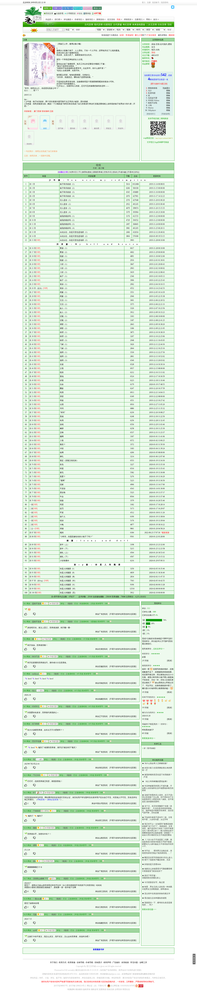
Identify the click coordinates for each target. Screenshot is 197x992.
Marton (150, 108)
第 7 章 (32, 208)
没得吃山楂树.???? (40, 879)
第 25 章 (32, 284)
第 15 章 (32, 240)
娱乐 (155, 19)
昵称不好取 (152, 103)
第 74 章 (32, 480)
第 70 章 (32, 464)
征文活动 (111, 19)
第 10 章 (32, 220)
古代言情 (88, 24)
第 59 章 (32, 420)
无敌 (35, 914)
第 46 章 (32, 368)
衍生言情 (162, 24)
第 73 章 (32, 476)
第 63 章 (32, 436)
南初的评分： (147, 665)
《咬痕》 (70, 604)
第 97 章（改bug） (36, 581)
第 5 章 (32, 200)
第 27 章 (32, 292)
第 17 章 (32, 252)
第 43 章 (32, 356)
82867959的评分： (149, 697)
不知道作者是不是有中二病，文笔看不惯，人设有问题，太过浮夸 (157, 818)
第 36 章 (32, 328)
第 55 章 (32, 404)
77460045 (36, 811)
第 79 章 (32, 500)
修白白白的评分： (149, 712)
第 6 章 (32, 204)
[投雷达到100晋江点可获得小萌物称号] (44, 810)
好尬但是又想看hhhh (152, 864)
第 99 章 (32, 589)
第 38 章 (32, 336)
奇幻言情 (127, 24)
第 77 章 (32, 492)
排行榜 (57, 19)
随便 (35, 828)
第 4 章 (32, 196)
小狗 (150, 105)
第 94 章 (32, 569)
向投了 (117, 35)
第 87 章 (32, 533)
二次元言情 (151, 24)
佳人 (34, 691)
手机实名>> (42, 799)
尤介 (150, 91)
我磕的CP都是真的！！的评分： (155, 724)
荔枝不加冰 (36, 604)
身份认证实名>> (53, 799)
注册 (149, 2)
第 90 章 (32, 549)
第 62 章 (32, 432)
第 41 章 (32, 348)
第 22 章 (32, 272)
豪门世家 (37, 111)
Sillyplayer (152, 110)
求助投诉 (127, 19)
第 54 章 (32, 400)
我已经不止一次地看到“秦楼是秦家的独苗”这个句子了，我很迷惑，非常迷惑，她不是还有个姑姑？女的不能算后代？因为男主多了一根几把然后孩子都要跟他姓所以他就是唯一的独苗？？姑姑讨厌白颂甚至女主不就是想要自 (157, 829)
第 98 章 (32, 585)
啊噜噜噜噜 (152, 88)
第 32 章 (32, 312)
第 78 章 (32, 496)
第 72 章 (32, 472)
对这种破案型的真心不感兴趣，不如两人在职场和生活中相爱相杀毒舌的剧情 (157, 788)
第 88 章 (32, 537)
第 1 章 (32, 184)
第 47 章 (32, 372)
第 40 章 (32, 344)
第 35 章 (32, 324)
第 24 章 (32, 280)
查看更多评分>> (148, 738)
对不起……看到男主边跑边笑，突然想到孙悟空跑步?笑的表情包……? (157, 852)
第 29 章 (32, 300)
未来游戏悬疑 (138, 24)
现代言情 (98, 24)
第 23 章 (32, 276)
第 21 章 (32, 268)
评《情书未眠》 (150, 748)
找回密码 (164, 2)
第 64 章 (32, 440)
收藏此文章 (63, 172)
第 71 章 (32, 468)
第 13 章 (32, 232)
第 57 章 (32, 412)
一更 (31, 504)
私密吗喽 (151, 93)
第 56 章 (32, 408)
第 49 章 (32, 380)
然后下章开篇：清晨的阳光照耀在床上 (151, 876)
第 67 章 (32, 452)
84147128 (36, 657)
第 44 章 (32, 360)
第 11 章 (32, 224)
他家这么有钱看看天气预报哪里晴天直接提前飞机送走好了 (157, 870)
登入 (144, 2)
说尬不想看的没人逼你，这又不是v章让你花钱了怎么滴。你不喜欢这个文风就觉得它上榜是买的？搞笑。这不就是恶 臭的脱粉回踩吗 (157, 798)
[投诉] (105, 614)
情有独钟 (45, 111)
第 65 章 (32, 444)
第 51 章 (32, 388)
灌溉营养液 (97, 172)
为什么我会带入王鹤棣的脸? (155, 763)
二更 (31, 508)
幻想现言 (108, 24)
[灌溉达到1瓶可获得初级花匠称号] (54, 603)
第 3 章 (32, 192)
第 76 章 (32, 488)
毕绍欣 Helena (153, 100)
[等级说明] (165, 114)
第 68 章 (32, 456)
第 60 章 (32, 424)
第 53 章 (32, 396)
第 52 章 (32, 392)
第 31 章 (32, 308)
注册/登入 (139, 19)
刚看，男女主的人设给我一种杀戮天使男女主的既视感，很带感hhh (157, 888)
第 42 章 (32, 352)
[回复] (133, 614)
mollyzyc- (35, 674)
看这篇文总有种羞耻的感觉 (155, 898)
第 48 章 (32, 376)
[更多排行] (151, 114)
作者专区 (78, 19)
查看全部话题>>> (149, 909)
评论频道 (67, 19)
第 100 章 (33, 593)
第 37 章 (32, 332)
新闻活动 (100, 19)
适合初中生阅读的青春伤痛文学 (157, 893)
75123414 (36, 775)
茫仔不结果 (36, 741)
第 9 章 (32, 216)
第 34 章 (32, 320)
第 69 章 (32, 460)
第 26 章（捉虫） (36, 288)
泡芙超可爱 (152, 98)
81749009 (36, 724)
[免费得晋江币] (75, 172)
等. (34, 759)
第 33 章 (32, 316)
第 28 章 (32, 296)
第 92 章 (32, 557)
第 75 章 (32, 484)
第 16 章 (32, 248)
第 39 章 (32, 340)
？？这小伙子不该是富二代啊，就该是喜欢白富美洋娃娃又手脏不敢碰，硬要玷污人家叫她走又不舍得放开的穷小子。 (157, 843)
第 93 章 (32, 561)
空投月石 (107, 172)
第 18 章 (32, 256)
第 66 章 (32, 448)
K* (34, 793)
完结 (169, 24)
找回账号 (155, 2)
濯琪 (35, 845)
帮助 (148, 19)
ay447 (35, 930)
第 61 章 (32, 428)
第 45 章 (32, 364)
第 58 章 (32, 416)
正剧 (51, 111)
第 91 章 (32, 553)
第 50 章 (32, 384)
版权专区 (89, 19)
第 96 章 (32, 577)
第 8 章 (32, 212)
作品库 (48, 19)
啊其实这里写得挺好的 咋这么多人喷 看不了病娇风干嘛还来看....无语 (157, 858)
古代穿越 (117, 24)
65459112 (36, 706)
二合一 (32, 529)
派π (34, 861)
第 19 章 (32, 260)
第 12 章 (32, 228)
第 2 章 (32, 188)
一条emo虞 (37, 899)
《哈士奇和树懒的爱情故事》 (156, 781)
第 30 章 (32, 304)
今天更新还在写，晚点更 (154, 882)
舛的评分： (146, 654)
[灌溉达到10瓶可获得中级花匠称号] (46, 639)
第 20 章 (32, 264)
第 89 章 (32, 545)
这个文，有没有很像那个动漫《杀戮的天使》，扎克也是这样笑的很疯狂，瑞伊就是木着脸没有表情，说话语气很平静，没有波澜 (157, 809)
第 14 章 (32, 236)
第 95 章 (32, 573)
